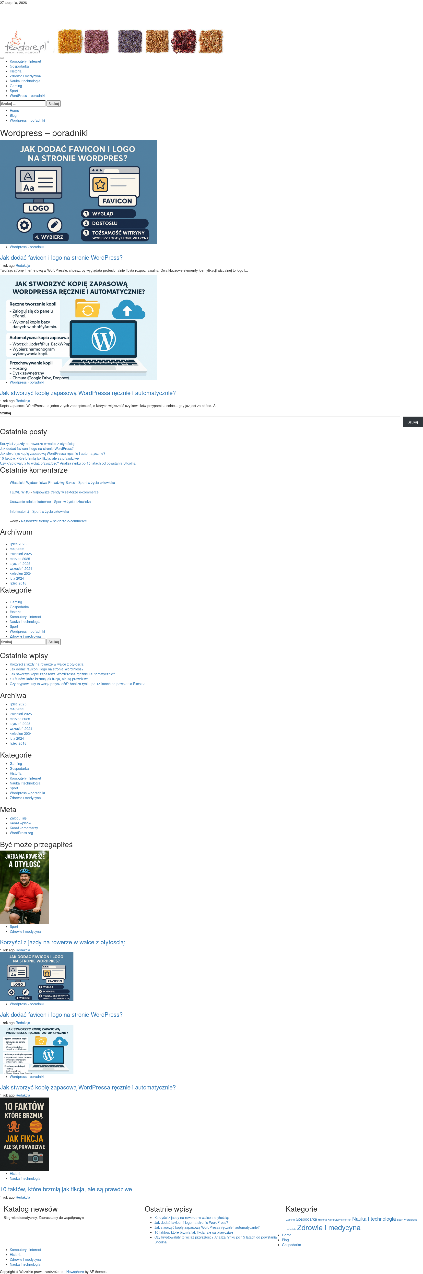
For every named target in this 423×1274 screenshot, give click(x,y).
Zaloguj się (18, 818)
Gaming (16, 85)
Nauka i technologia (25, 80)
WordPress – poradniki (27, 95)
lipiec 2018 (18, 583)
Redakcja (23, 265)
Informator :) (19, 511)
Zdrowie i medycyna (25, 75)
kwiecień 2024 (21, 573)
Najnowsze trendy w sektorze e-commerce (66, 492)
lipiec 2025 (18, 543)
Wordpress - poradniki (27, 246)
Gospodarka (19, 66)
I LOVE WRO (20, 492)
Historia (16, 71)
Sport (14, 90)
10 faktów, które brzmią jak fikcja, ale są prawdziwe (39, 458)
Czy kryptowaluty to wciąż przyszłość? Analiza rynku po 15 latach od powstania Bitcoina (68, 463)
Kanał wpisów (20, 822)
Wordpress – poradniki (27, 631)
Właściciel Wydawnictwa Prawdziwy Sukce (42, 482)
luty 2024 (17, 578)
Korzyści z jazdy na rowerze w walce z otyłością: (37, 443)
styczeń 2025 (20, 563)
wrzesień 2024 (21, 568)
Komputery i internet (25, 61)
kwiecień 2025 (21, 553)
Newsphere (75, 1271)
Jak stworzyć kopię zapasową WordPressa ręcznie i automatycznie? (88, 392)
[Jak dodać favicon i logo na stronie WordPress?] (78, 191)
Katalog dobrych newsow (56, 12)
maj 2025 (17, 548)
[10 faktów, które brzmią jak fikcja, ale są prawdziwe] (24, 1133)
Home (286, 1234)
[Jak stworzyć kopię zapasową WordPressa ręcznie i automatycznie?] (78, 326)
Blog (285, 1239)
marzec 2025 (20, 558)
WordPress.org (21, 832)
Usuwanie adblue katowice (30, 501)
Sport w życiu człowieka (96, 482)
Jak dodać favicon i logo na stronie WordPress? (61, 257)
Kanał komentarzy (24, 827)
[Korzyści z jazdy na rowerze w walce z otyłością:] (24, 886)
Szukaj (5, 412)
